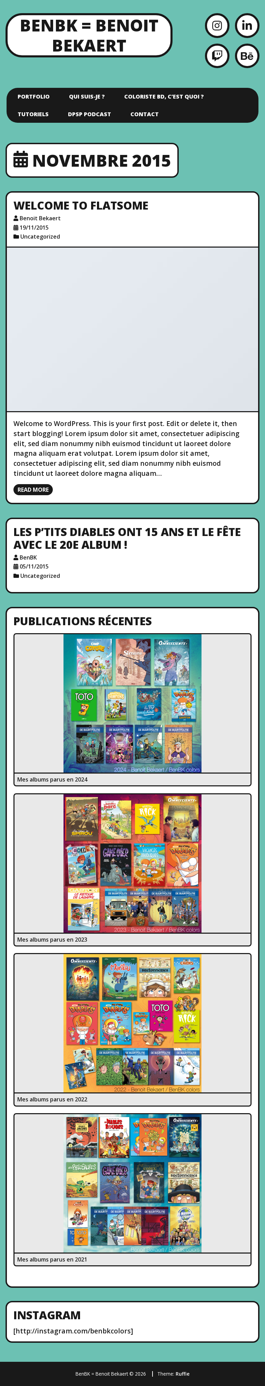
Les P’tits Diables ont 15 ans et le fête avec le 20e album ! (127, 538)
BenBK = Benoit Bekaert (89, 35)
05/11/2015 (34, 566)
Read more (33, 489)
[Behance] (247, 56)
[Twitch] (217, 56)
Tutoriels (33, 114)
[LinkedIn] (247, 25)
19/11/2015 (34, 227)
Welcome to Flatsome (80, 205)
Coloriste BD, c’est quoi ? (164, 96)
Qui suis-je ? (87, 96)
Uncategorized (40, 236)
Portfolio (34, 96)
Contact (144, 114)
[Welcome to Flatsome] (132, 329)
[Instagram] (217, 25)
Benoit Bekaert (40, 218)
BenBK (28, 557)
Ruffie (182, 1373)
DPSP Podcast (89, 114)
